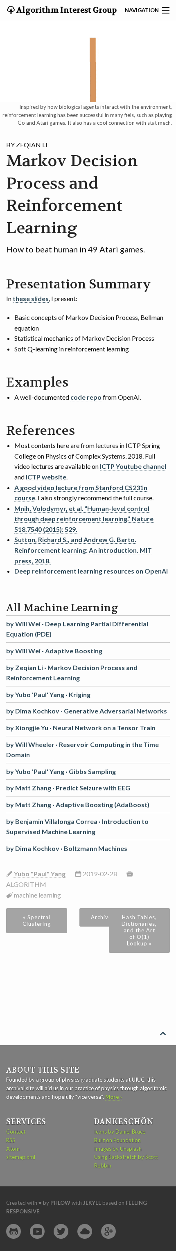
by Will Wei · (77, 629)
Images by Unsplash (118, 1148)
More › (113, 1097)
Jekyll (92, 1202)
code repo (86, 397)
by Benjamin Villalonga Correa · (77, 826)
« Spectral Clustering (37, 920)
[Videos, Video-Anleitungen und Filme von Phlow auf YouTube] (37, 1231)
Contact (15, 1131)
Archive (101, 917)
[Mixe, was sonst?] (84, 1231)
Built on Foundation (117, 1140)
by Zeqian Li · (72, 673)
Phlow (60, 1202)
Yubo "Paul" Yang (39, 874)
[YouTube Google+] (108, 1231)
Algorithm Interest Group (66, 10)
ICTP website (46, 477)
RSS (10, 1140)
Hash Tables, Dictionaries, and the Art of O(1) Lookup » (139, 930)
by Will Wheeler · (82, 749)
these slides (31, 298)
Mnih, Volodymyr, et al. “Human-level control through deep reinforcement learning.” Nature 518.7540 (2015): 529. (83, 518)
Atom (13, 1148)
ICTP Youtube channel (133, 466)
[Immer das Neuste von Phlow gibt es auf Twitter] (61, 1231)
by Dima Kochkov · (86, 711)
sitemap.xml (20, 1157)
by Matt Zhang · (68, 788)
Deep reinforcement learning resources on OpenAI (91, 571)
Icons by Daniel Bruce (119, 1131)
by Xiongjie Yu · (81, 727)
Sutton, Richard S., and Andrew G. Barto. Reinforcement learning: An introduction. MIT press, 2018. (83, 550)
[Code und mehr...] (13, 1231)
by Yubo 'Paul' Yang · (48, 694)
